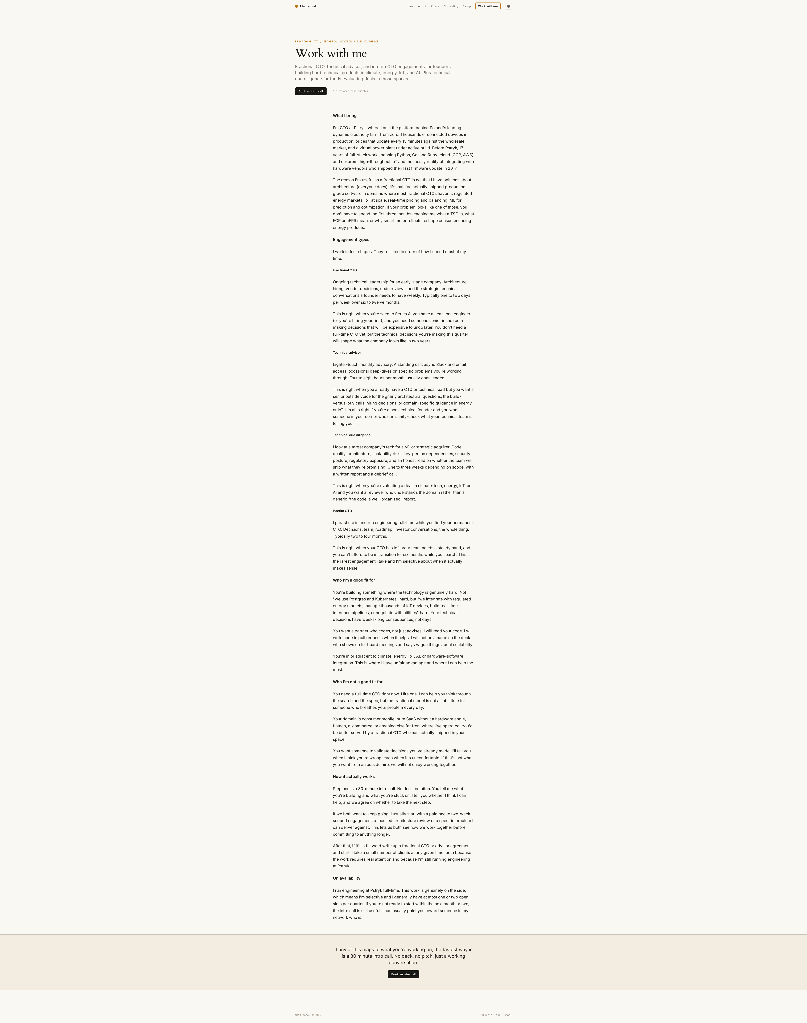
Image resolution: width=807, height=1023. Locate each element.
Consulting (451, 6)
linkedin (486, 1015)
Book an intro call (311, 91)
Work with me (488, 6)
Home (409, 6)
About (422, 6)
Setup (467, 6)
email (508, 1015)
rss (498, 1015)
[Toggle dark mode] (508, 6)
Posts (435, 6)
